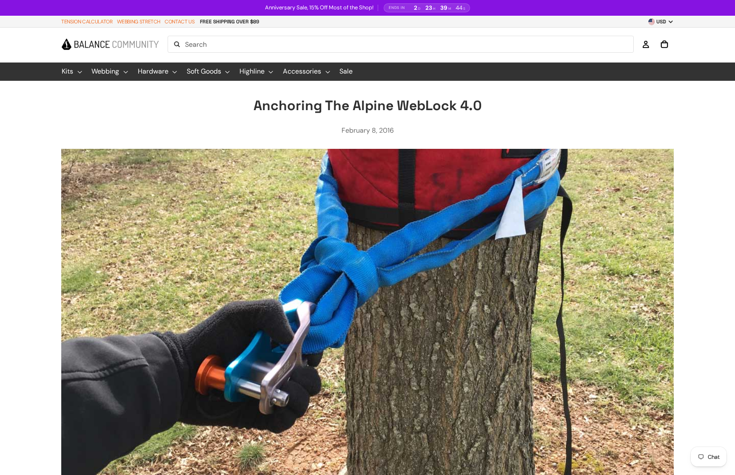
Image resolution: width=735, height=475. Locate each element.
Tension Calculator (87, 21)
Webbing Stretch (139, 21)
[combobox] (401, 44)
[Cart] (664, 44)
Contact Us (179, 21)
